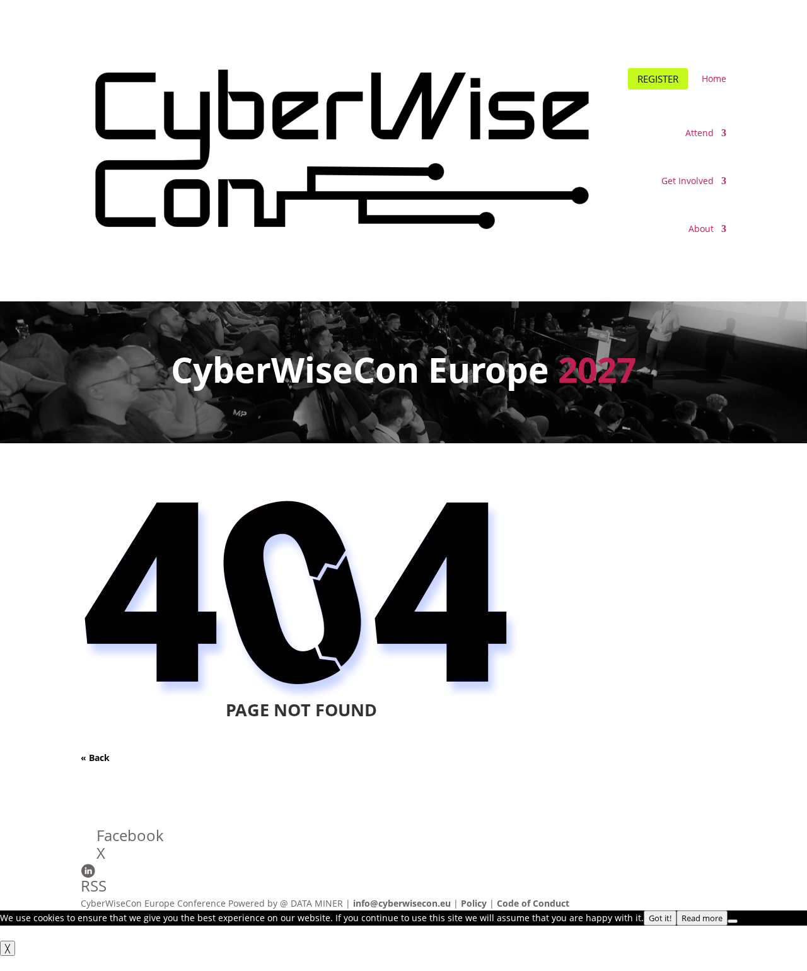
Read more (702, 918)
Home (714, 78)
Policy (474, 903)
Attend (699, 133)
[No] (733, 921)
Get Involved (687, 181)
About (701, 229)
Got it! (660, 918)
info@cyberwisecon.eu (402, 903)
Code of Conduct (533, 903)
